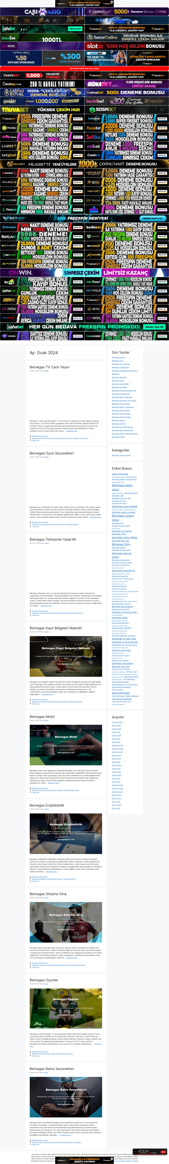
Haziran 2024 (117, 752)
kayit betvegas (121, 692)
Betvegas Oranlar (118, 424)
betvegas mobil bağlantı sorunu (120, 596)
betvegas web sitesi (75, 701)
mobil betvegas (118, 696)
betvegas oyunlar (49, 1053)
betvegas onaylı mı (132, 601)
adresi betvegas (37, 1142)
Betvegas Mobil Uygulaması (123, 407)
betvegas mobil (51, 790)
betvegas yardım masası (118, 653)
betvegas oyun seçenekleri (40, 524)
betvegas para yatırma (121, 604)
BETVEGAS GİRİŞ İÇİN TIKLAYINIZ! (84, 69)
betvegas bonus (131, 493)
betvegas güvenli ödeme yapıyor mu (121, 573)
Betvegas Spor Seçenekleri (122, 430)
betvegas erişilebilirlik (39, 879)
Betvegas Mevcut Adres (121, 414)
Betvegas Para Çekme (60, 701)
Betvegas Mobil (42, 717)
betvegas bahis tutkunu (118, 493)
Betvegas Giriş (117, 361)
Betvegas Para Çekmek (121, 364)
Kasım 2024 (116, 735)
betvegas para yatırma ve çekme (42, 438)
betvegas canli (118, 496)
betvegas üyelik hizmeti (118, 674)
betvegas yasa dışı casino (64, 1053)
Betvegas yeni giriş (121, 666)
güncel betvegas (117, 690)
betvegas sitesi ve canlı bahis (71, 1142)
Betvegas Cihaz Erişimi (121, 410)
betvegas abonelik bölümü (118, 477)
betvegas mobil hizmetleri (55, 613)
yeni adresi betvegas (122, 699)
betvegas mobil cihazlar (118, 599)
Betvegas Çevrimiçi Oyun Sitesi (124, 401)
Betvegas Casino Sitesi (123, 518)
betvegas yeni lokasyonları (118, 672)
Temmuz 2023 (117, 788)
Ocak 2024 (116, 769)
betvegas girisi (119, 534)
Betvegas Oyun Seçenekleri (52, 453)
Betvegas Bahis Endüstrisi (122, 397)
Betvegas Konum (118, 420)
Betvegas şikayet (131, 677)
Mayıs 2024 (116, 755)
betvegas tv (132, 636)
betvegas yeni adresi (122, 663)
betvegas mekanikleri (133, 591)
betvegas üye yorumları (118, 677)
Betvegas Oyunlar (44, 980)
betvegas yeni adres (120, 660)
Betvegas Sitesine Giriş (48, 894)
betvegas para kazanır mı (58, 524)
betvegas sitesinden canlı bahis (120, 620)
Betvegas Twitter (131, 645)
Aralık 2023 (116, 772)
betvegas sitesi (119, 617)
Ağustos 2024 (117, 745)
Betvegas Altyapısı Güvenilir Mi (124, 391)
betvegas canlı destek (39, 965)
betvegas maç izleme (119, 589)
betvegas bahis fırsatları (118, 482)
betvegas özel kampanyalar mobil (68, 790)
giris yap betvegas (131, 684)
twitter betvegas (73, 524)
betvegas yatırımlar (117, 658)
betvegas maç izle (119, 586)
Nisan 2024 (116, 759)
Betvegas (115, 374)
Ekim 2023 (116, 779)
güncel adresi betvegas (121, 687)
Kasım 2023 (116, 775)
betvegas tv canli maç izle (125, 642)
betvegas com (118, 523)
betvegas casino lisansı (130, 509)
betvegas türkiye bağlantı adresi (120, 647)
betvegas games (116, 528)
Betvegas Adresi (118, 357)
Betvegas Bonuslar (119, 377)
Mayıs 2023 (116, 795)
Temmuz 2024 (117, 749)
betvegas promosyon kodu (63, 438)
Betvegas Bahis (131, 479)
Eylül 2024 (116, 742)
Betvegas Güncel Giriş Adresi (122, 563)
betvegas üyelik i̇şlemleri (131, 674)
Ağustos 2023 (117, 785)
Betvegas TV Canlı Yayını (49, 367)
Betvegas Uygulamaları (121, 394)
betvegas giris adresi (122, 531)
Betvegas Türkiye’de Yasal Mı (53, 539)
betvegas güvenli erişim (118, 567)
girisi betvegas (118, 684)
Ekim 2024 (116, 739)
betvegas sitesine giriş (78, 965)
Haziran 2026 (117, 722)
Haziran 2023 (117, 792)
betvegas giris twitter (39, 613)
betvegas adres (131, 477)
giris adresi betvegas (120, 682)
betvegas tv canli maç (124, 638)
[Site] (42, 118)
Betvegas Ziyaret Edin (120, 367)
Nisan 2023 (116, 798)
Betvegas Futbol (118, 437)
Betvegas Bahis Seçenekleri (52, 1069)
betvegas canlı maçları (117, 509)
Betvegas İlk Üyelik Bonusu (122, 427)
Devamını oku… (72, 431)
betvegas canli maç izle (121, 498)
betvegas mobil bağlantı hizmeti (120, 594)
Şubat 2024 (116, 765)
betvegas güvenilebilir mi (120, 565)
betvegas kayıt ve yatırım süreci (120, 581)
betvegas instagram (38, 790)
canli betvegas (129, 679)
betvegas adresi (118, 479)
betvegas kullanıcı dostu (118, 583)
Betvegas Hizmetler (119, 387)
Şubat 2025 (116, 729)
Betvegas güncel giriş (120, 560)
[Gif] (84, 164)
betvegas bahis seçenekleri (52, 1142)
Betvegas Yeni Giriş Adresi (121, 669)
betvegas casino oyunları (123, 512)
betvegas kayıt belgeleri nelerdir (42, 701)
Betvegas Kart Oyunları (121, 404)
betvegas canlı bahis (119, 501)
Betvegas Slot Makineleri (120, 623)
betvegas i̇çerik (117, 579)
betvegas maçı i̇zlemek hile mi (119, 591)
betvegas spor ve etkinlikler (119, 633)
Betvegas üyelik (131, 672)
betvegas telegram (69, 879)
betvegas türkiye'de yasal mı (73, 613)
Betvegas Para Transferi (121, 417)
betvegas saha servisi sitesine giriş (58, 965)
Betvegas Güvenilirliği (120, 384)
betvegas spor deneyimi (54, 879)
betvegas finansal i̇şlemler (121, 526)
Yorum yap (35, 440)
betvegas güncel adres (121, 550)
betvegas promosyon (120, 609)
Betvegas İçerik (118, 381)
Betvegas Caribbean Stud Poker (124, 371)
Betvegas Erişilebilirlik (47, 805)
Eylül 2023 (116, 782)
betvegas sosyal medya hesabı (119, 625)
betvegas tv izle (118, 645)
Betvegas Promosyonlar (40, 436)
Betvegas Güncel (37, 1053)
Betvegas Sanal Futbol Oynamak (124, 434)
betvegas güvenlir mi (123, 570)
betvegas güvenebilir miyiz (121, 701)
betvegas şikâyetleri (117, 679)
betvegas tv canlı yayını (80, 438)
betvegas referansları (117, 615)
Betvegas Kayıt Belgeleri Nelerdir (56, 628)
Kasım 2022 (116, 805)
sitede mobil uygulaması (118, 704)
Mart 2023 (116, 802)
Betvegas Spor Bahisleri (121, 628)
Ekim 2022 (116, 808)
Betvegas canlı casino (119, 503)
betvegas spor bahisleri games (119, 630)
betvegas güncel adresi (121, 555)
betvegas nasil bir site (119, 601)
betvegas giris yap (120, 541)
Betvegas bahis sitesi (122, 487)
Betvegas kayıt (128, 579)
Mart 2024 (116, 762)
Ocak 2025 (116, 732)
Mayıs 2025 (116, 726)
